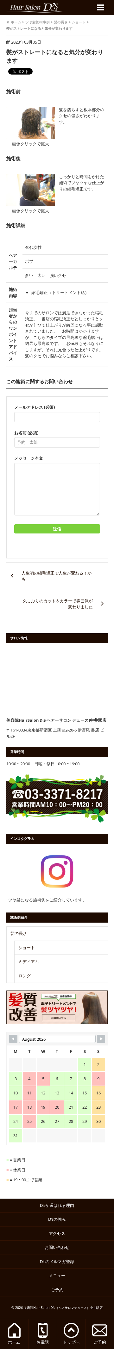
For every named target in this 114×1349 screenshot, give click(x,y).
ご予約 (59, 1289)
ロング (24, 976)
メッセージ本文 (28, 458)
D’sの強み (57, 1219)
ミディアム (28, 961)
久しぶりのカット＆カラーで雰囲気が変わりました (58, 604)
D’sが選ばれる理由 (57, 1205)
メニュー (57, 1275)
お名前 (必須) (26, 433)
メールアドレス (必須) (34, 407)
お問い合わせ (57, 1247)
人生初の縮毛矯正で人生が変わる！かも (57, 576)
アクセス (57, 1233)
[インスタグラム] (57, 871)
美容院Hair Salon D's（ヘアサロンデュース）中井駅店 (63, 1307)
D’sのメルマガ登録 (57, 1261)
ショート (26, 947)
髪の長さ (18, 933)
